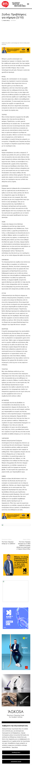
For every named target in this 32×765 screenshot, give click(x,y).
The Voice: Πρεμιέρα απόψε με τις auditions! (8, 542)
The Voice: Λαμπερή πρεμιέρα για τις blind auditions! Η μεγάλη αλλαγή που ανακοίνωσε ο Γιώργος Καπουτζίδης (23, 545)
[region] (16, 744)
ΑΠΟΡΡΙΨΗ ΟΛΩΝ (16, 761)
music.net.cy (6, 20)
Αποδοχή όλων (16, 752)
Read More (15, 747)
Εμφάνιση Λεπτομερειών (16, 757)
